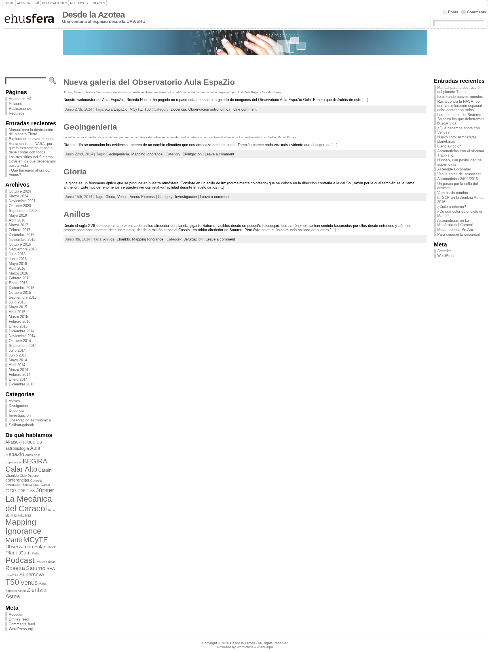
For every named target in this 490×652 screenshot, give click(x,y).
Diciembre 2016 (21, 235)
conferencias (17, 480)
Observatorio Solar (25, 546)
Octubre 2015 (20, 292)
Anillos (77, 214)
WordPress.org (21, 629)
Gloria (75, 171)
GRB (22, 491)
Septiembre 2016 (23, 249)
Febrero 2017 (19, 230)
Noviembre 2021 (22, 201)
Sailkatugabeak (21, 425)
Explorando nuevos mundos (31, 139)
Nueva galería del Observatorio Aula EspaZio (149, 82)
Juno (31, 491)
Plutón (36, 553)
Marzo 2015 (18, 317)
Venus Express (142, 197)
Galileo (45, 484)
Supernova (31, 574)
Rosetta (15, 568)
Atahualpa (265, 647)
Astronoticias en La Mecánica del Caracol (455, 222)
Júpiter (45, 490)
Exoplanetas (30, 484)
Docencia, (179, 109)
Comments (476, 12)
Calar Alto (21, 469)
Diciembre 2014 (21, 331)
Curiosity (36, 480)
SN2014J (11, 575)
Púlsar (50, 562)
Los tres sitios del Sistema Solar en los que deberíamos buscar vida (32, 161)
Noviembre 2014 (22, 336)
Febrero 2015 (19, 321)
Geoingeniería (90, 127)
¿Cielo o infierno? (451, 206)
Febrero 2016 (19, 278)
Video (22, 590)
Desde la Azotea (93, 15)
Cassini (45, 470)
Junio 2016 (18, 259)
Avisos (14, 401)
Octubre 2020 (20, 206)
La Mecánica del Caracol (28, 503)
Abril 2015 (17, 312)
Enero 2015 (18, 326)
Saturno (35, 568)
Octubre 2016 (20, 244)
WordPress (446, 256)
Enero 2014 (18, 379)
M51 (21, 515)
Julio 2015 (17, 302)
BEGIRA (35, 461)
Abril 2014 (17, 365)
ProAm (40, 562)
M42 (14, 515)
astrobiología (17, 448)
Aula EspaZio (22, 451)
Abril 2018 (17, 220)
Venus (29, 582)
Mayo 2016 (18, 263)
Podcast (20, 560)
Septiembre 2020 (23, 210)
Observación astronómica (30, 420)
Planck (51, 547)
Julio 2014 (17, 350)
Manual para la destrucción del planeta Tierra (31, 132)
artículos (32, 442)
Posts (453, 12)
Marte (13, 540)
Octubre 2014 (20, 341)
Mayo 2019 (18, 215)
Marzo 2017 (18, 225)
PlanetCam (18, 553)
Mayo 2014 (18, 360)
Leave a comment (219, 154)
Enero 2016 (18, 283)
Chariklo (12, 475)
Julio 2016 (17, 254)
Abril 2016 (17, 268)
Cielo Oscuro (29, 475)
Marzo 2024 (18, 196)
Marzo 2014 (18, 370)
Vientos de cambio (452, 193)
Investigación (20, 415)
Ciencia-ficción (449, 146)
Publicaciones (20, 108)
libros (51, 510)
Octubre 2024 (20, 191)
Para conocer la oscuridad (458, 234)
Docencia (16, 410)
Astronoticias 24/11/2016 (457, 179)
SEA (51, 568)
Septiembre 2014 (23, 345)
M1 (7, 515)
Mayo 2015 (18, 307)
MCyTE (35, 540)
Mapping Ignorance (23, 526)
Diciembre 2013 (21, 384)
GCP (10, 490)
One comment (245, 109)
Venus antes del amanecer (459, 174)
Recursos (16, 113)
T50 (12, 582)
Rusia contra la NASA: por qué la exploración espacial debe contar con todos (31, 148)
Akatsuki (13, 442)
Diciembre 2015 (21, 288)
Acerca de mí (20, 99)
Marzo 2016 (18, 273)
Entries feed (19, 619)
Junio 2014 (18, 355)
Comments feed (22, 624)
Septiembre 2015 (23, 297)
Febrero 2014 (19, 374)
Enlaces (15, 104)
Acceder (15, 614)
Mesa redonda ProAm (455, 229)
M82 (28, 515)
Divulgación (18, 406)
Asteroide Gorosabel (454, 169)
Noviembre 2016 (22, 239)
